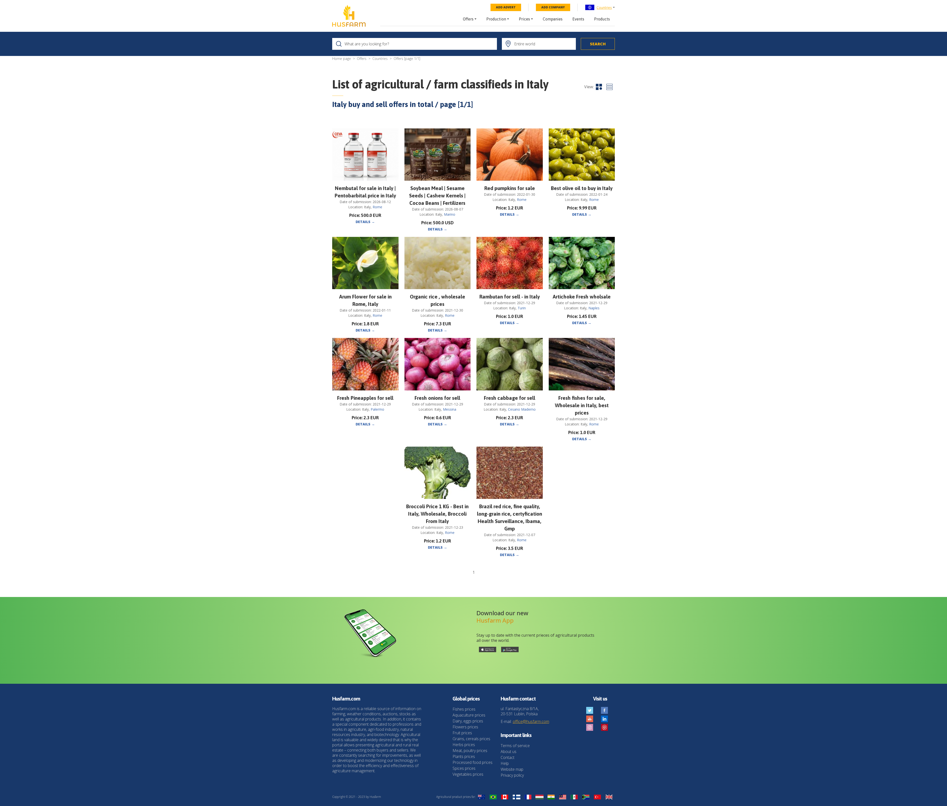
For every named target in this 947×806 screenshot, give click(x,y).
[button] (600, 7)
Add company (553, 7)
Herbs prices (464, 744)
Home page (341, 58)
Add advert (506, 7)
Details (365, 221)
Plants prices (464, 756)
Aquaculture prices (469, 715)
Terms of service (515, 745)
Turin (522, 308)
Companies (553, 19)
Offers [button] (468, 19)
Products (602, 19)
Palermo (377, 409)
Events (578, 19)
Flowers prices (465, 727)
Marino (449, 214)
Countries (604, 7)
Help (505, 763)
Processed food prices (472, 762)
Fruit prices (462, 733)
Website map (512, 769)
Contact (507, 757)
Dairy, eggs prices (468, 721)
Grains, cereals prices (471, 738)
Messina (449, 409)
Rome (377, 207)
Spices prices (464, 768)
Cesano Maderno (522, 409)
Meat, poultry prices (470, 750)
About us (508, 751)
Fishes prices (464, 709)
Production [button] (496, 19)
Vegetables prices (468, 774)
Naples (594, 308)
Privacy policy (512, 775)
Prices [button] (524, 19)
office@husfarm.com (531, 721)
